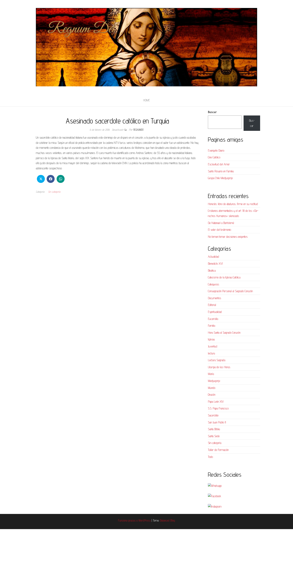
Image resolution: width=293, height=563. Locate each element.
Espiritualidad (215, 312)
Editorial (212, 305)
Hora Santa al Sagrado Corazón (224, 332)
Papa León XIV (216, 401)
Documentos (214, 298)
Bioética (212, 270)
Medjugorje (214, 381)
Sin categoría (54, 191)
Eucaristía (213, 319)
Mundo (211, 388)
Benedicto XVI (215, 263)
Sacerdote (213, 415)
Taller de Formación (218, 450)
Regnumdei (138, 129)
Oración (211, 394)
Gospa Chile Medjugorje (220, 178)
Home (146, 100)
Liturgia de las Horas (219, 367)
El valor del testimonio (219, 230)
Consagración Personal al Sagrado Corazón (230, 291)
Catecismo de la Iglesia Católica (224, 277)
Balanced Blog (167, 520)
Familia (211, 325)
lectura (211, 353)
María (211, 374)
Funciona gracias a (128, 520)
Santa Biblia (214, 429)
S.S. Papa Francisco (218, 408)
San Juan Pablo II (217, 422)
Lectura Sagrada (216, 360)
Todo (210, 457)
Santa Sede (214, 436)
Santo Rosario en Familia (221, 171)
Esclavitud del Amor (219, 164)
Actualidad (213, 256)
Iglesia (211, 339)
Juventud (212, 346)
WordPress (144, 520)
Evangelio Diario (216, 150)
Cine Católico (214, 157)
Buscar (212, 112)
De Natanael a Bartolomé (221, 223)
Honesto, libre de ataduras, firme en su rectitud (233, 204)
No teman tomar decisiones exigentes (228, 237)
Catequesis (213, 284)
